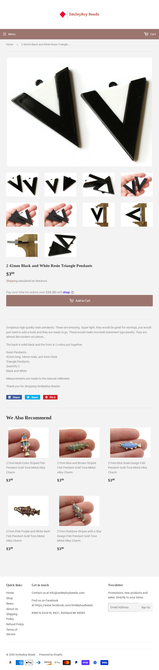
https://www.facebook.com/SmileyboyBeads (64, 605)
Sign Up (145, 607)
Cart (153, 34)
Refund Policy (15, 624)
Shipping (11, 281)
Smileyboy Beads (25, 654)
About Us (12, 609)
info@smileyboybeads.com (67, 592)
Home (9, 44)
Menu (12, 34)
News (9, 603)
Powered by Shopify (50, 654)
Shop (9, 598)
